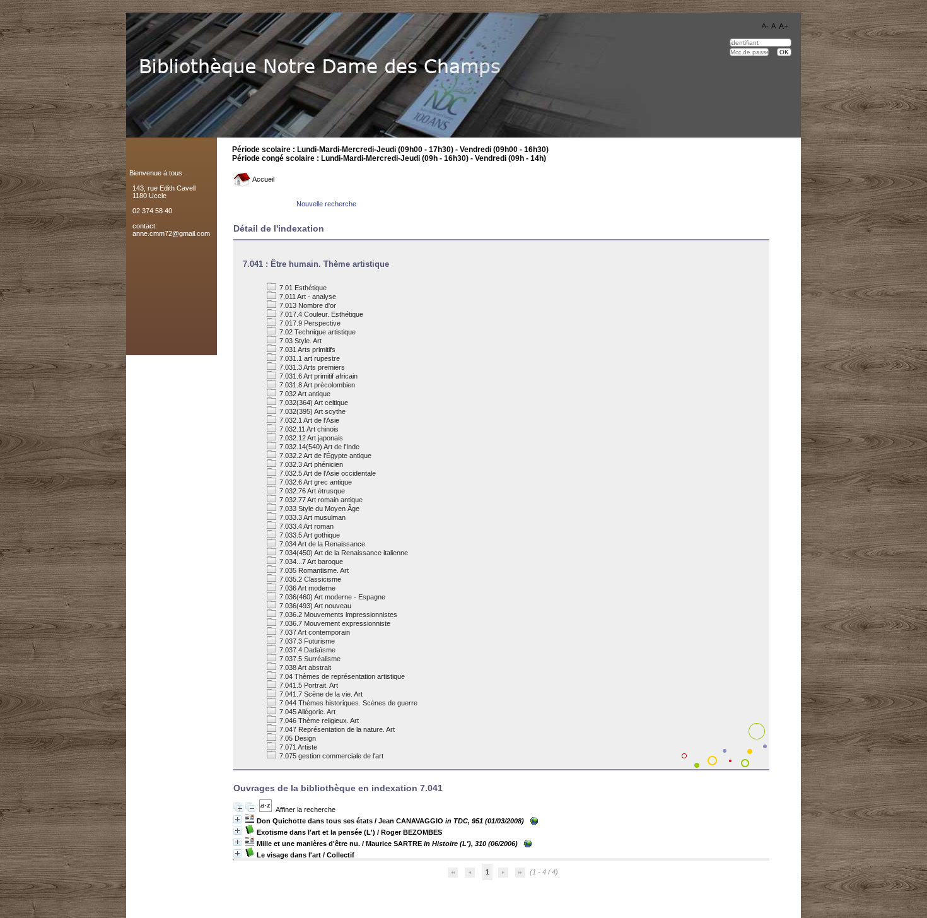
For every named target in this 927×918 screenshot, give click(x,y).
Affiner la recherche (305, 809)
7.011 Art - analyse (306, 296)
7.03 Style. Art (299, 340)
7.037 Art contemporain (313, 632)
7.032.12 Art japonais (310, 438)
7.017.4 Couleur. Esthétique (320, 314)
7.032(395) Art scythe (311, 411)
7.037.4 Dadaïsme (306, 650)
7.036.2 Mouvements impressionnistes (337, 614)
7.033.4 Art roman (305, 526)
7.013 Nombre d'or (306, 305)
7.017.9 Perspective (309, 323)
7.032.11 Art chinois (308, 429)
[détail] (237, 819)
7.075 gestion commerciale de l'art (330, 756)
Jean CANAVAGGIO (410, 821)
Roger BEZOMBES (411, 832)
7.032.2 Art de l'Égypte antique (324, 455)
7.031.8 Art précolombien (316, 385)
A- (765, 25)
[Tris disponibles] (265, 809)
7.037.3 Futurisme (306, 641)
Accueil (262, 179)
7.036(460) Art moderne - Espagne (331, 597)
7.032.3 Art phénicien (310, 464)
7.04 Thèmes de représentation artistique (341, 676)
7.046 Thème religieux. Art (318, 720)
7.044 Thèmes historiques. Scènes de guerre (347, 703)
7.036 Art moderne (306, 588)
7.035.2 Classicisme (309, 579)
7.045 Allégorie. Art (306, 711)
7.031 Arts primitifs (306, 349)
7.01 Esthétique (302, 287)
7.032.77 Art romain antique (320, 499)
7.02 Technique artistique (316, 332)
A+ (783, 26)
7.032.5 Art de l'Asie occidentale (326, 473)
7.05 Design (296, 738)
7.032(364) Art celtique (312, 402)
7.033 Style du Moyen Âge (318, 508)
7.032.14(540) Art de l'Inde (318, 446)
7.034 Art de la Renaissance (321, 544)
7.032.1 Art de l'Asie (308, 420)
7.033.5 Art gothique (308, 535)
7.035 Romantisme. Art (313, 570)
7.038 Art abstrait (304, 667)
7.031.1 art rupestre (308, 358)
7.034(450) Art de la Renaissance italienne (342, 552)
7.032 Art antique (303, 393)
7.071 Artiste (297, 747)
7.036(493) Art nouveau (314, 605)
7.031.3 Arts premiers (311, 367)
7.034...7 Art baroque (310, 561)
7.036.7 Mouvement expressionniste (333, 623)
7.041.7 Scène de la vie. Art (320, 694)
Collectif (340, 855)
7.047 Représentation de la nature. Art (336, 729)
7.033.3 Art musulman (311, 517)
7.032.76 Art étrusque (311, 491)
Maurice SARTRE (394, 843)
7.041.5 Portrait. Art (307, 685)
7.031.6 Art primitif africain (317, 376)
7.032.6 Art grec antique (314, 482)
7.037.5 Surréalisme (309, 658)
